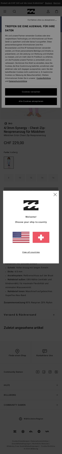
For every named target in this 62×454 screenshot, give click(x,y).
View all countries (31, 252)
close (55, 194)
